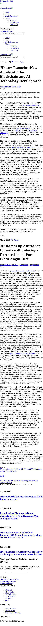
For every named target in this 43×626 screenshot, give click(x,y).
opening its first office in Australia (22, 271)
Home (7, 12)
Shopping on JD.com (13, 613)
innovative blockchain (31, 105)
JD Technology (17, 62)
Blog (6, 14)
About (7, 18)
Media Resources (11, 16)
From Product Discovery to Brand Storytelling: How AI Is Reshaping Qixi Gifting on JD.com (19, 516)
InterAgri (29, 275)
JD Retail (14, 240)
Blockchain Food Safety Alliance (22, 353)
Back (2, 476)
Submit (3, 577)
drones (18, 131)
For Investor (14, 23)
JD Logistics (9, 592)
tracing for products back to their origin (20, 147)
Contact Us (14, 25)
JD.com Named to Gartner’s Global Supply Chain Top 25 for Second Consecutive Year (21, 553)
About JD (13, 20)
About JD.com (10, 609)
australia (15, 265)
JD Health (8, 598)
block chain (16, 87)
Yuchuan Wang (6, 87)
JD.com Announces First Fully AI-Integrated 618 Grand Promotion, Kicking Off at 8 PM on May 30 (21, 535)
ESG (6, 601)
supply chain (34, 265)
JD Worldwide (10, 596)
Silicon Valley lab (23, 128)
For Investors (10, 611)
